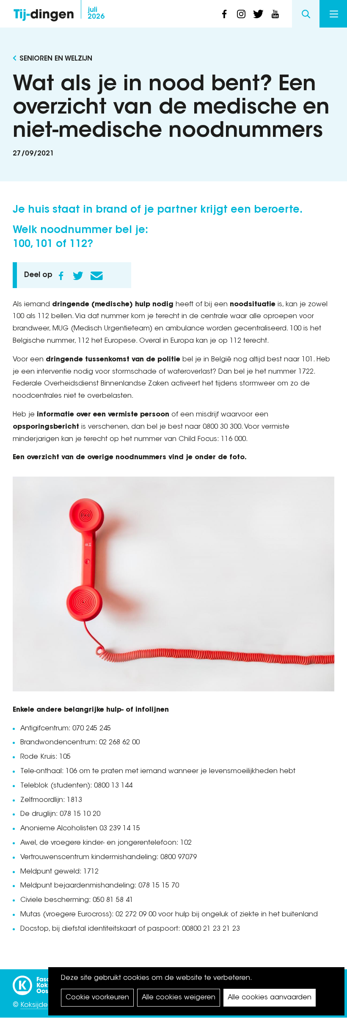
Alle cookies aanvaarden (269, 997)
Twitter (77, 275)
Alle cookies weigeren (178, 997)
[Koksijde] (46, 981)
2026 (96, 13)
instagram (241, 14)
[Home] (43, 13)
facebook (224, 14)
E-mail (96, 275)
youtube (275, 14)
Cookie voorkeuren (97, 997)
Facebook (60, 275)
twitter (258, 14)
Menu (333, 14)
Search (305, 14)
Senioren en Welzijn (55, 58)
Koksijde (34, 1005)
